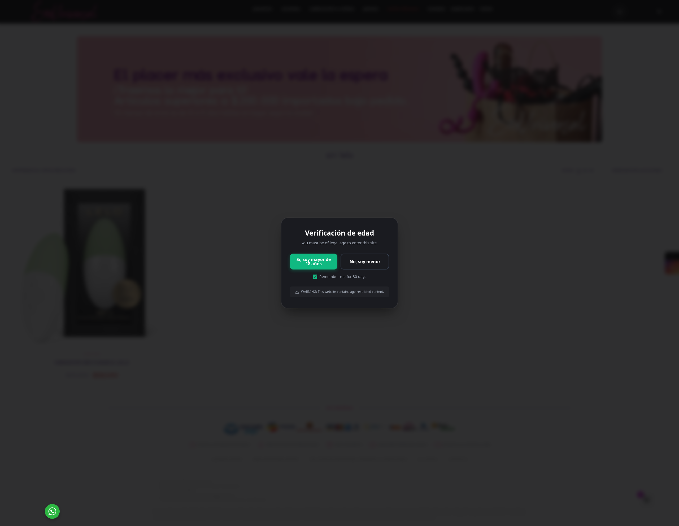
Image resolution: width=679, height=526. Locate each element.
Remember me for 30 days (342, 276)
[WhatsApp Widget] (52, 511)
